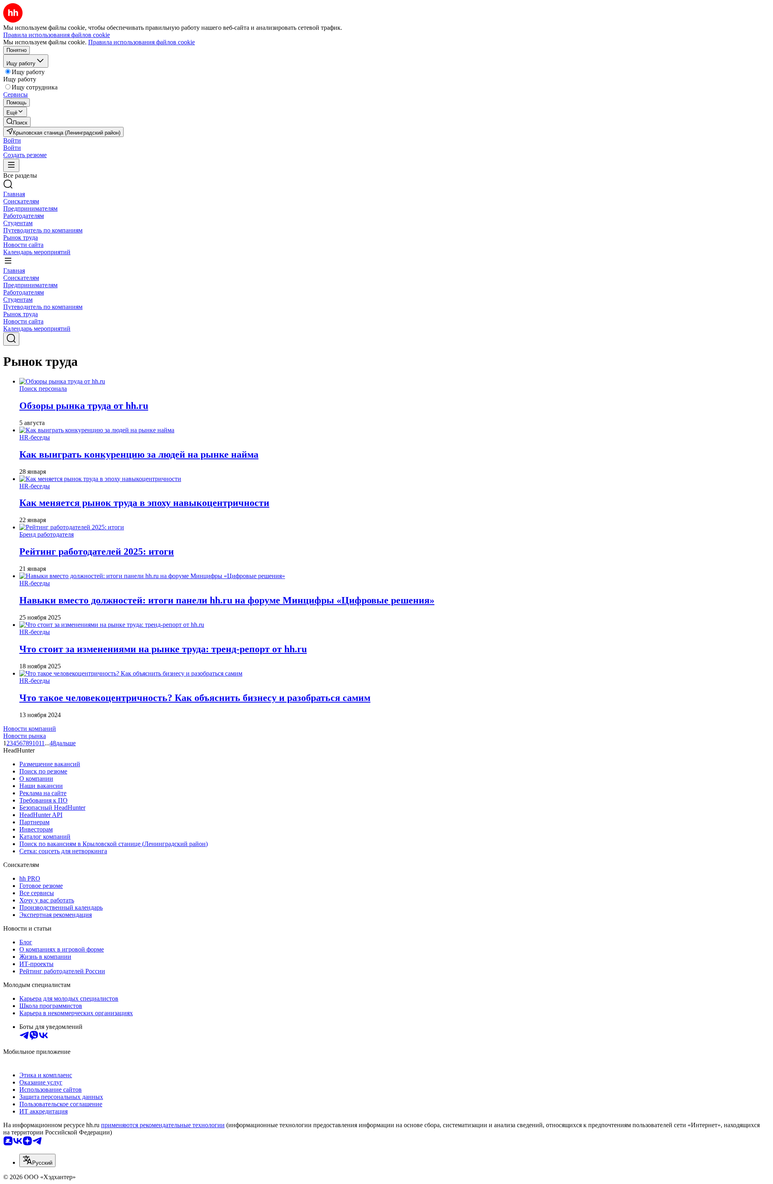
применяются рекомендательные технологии (163, 1125)
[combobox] (37, 1160)
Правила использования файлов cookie (141, 42)
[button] (12, 140)
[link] (17, 122)
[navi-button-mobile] (11, 165)
